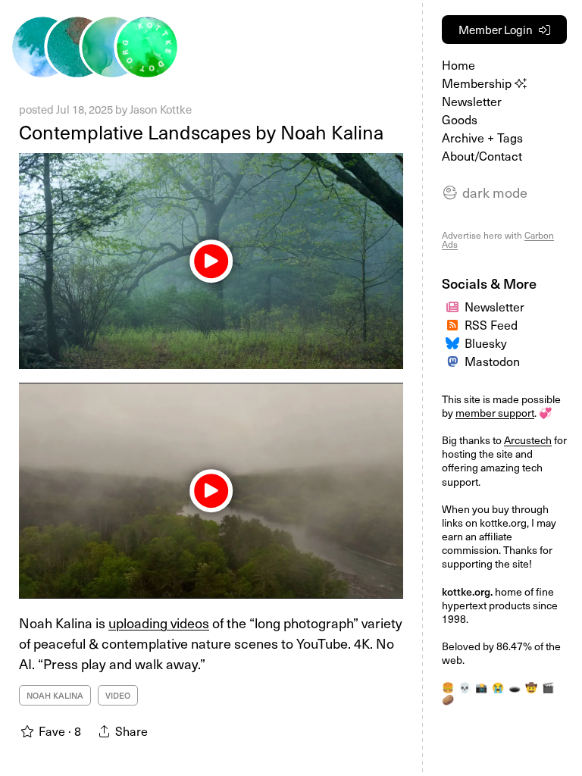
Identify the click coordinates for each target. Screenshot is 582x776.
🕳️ (514, 687)
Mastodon (492, 361)
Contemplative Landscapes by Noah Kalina (201, 131)
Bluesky (486, 342)
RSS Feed (491, 324)
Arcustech (528, 440)
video (117, 695)
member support (494, 413)
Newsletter (472, 101)
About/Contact (482, 155)
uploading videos (158, 622)
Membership (478, 83)
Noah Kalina (55, 695)
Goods (459, 119)
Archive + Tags (482, 137)
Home (458, 64)
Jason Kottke (161, 109)
